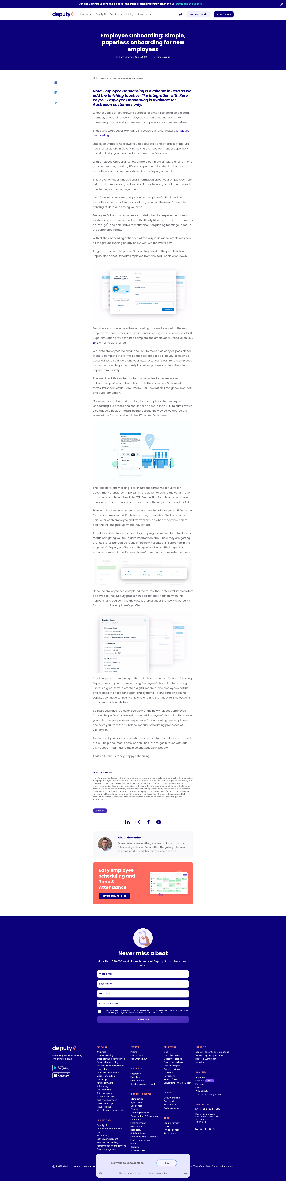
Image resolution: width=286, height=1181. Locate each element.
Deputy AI (101, 14)
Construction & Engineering (144, 1116)
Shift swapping (104, 1093)
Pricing (129, 14)
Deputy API (169, 1101)
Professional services (141, 1140)
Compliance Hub (172, 1055)
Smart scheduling (106, 1096)
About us (200, 1077)
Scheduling (102, 1086)
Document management (110, 1128)
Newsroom (169, 1075)
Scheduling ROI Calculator (177, 1082)
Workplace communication (111, 1110)
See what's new (138, 1058)
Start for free (223, 14)
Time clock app (105, 1103)
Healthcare (136, 1126)
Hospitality (135, 1129)
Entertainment (138, 1122)
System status (171, 1108)
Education (135, 1119)
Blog (166, 1051)
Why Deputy (201, 1090)
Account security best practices (212, 1051)
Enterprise (135, 1073)
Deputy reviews (172, 1069)
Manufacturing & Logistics (144, 1136)
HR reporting (103, 1135)
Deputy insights (172, 1065)
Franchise (135, 1077)
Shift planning (104, 1089)
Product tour (137, 1055)
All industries (136, 1098)
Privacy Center (91, 1166)
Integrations (103, 1069)
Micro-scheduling (106, 1075)
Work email (105, 970)
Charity (134, 1109)
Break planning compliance (111, 1058)
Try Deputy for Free (114, 896)
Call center (136, 1105)
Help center (170, 1104)
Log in (180, 14)
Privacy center (171, 1129)
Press (198, 1087)
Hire (99, 1132)
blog (103, 78)
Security (134, 1146)
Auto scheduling (105, 1055)
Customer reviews (173, 1062)
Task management (107, 1099)
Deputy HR (102, 1125)
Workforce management (208, 1094)
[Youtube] (158, 822)
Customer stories (173, 1058)
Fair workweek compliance (110, 1065)
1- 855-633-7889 (210, 1109)
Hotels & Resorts (138, 1133)
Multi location (137, 1080)
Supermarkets (137, 1150)
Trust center (170, 1133)
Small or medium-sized (142, 1084)
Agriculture (136, 1102)
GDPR (166, 1126)
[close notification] (282, 4)
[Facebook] (148, 822)
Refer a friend (171, 1079)
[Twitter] (214, 1129)
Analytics (101, 1051)
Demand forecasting (107, 1062)
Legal (77, 1166)
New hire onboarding (107, 1142)
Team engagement (107, 1149)
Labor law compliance (108, 1072)
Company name (107, 1000)
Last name (104, 990)
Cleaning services (139, 1112)
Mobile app (102, 1079)
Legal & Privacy (171, 1122)
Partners (199, 1084)
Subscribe (143, 1019)
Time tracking (104, 1106)
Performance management (111, 1145)
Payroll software (105, 1082)
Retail (133, 1143)
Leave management (107, 1138)
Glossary (168, 1072)
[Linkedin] (127, 822)
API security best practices (209, 1055)
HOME (95, 78)
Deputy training (172, 1097)
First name (104, 980)
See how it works (198, 14)
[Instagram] (137, 822)
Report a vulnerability (206, 1058)
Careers (199, 1080)
